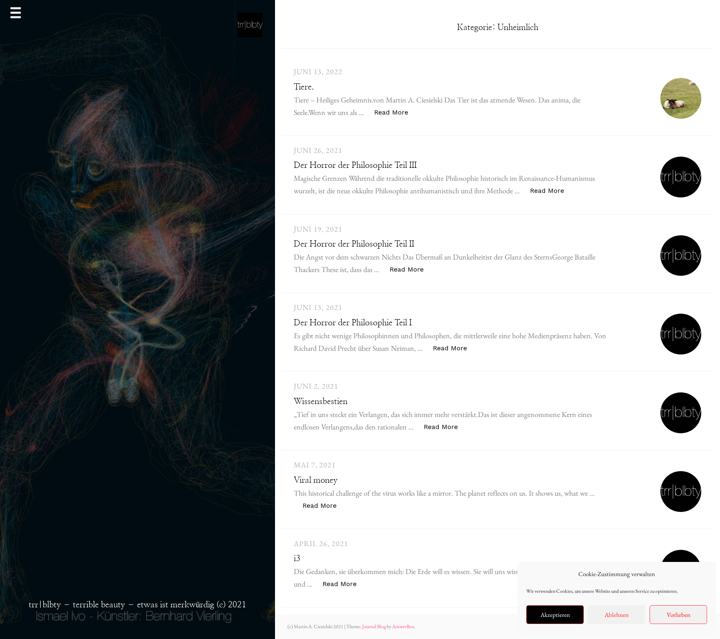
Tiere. (304, 87)
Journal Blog (374, 626)
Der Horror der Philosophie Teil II (354, 244)
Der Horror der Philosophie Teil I (353, 323)
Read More (395, 112)
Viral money (316, 480)
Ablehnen (617, 615)
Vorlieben (678, 615)
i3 (297, 558)
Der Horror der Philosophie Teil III (355, 165)
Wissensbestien (321, 401)
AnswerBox (403, 626)
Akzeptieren (555, 615)
